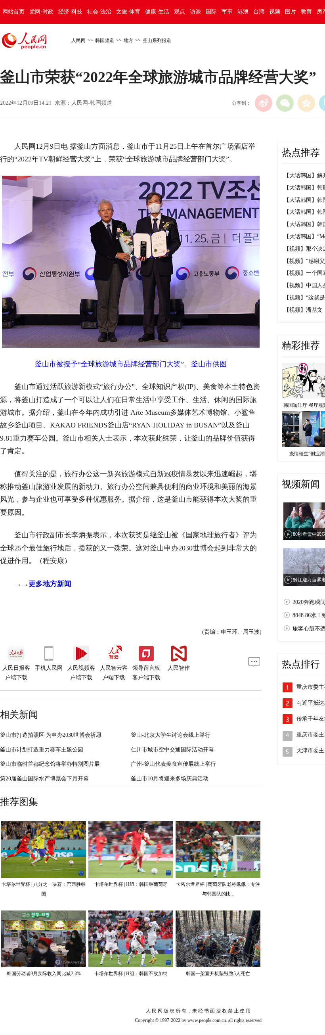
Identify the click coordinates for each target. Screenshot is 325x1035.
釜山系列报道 (157, 40)
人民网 (78, 40)
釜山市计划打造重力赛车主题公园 (41, 750)
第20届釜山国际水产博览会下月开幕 (44, 779)
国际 (211, 12)
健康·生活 (157, 12)
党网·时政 (41, 12)
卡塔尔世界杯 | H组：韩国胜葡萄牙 (131, 884)
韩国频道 (104, 40)
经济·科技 (70, 12)
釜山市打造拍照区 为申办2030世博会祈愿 (50, 735)
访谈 (195, 12)
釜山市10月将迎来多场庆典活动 (169, 779)
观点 (179, 12)
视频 (274, 12)
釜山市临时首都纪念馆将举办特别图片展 (50, 764)
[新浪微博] (263, 103)
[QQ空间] (306, 103)
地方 (128, 40)
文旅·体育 (128, 12)
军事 (227, 12)
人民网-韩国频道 (91, 103)
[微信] (285, 103)
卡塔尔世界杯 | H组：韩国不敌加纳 (131, 973)
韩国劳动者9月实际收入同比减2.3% (44, 973)
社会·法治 (99, 12)
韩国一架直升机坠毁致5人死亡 (218, 973)
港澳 (243, 12)
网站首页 (13, 12)
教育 (306, 12)
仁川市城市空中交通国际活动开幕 (172, 750)
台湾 (258, 12)
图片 (290, 12)
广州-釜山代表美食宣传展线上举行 (173, 764)
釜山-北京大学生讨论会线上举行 (170, 735)
